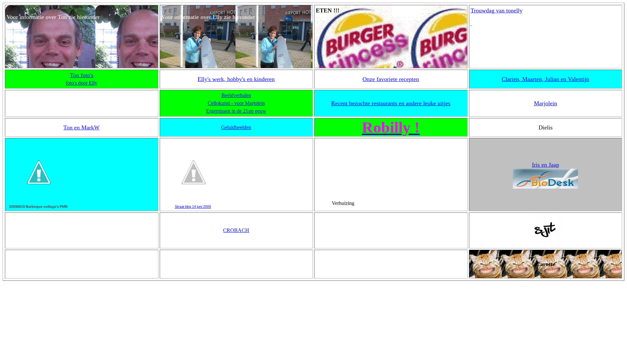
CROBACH (236, 230)
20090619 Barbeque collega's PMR (38, 207)
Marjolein (545, 103)
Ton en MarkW (81, 127)
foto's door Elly (81, 83)
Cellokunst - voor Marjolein (236, 103)
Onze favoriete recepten (390, 79)
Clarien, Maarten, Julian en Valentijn (545, 79)
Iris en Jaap (545, 164)
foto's (86, 75)
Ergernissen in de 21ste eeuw (236, 111)
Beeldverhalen (236, 95)
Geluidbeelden (236, 127)
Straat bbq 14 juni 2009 (193, 207)
